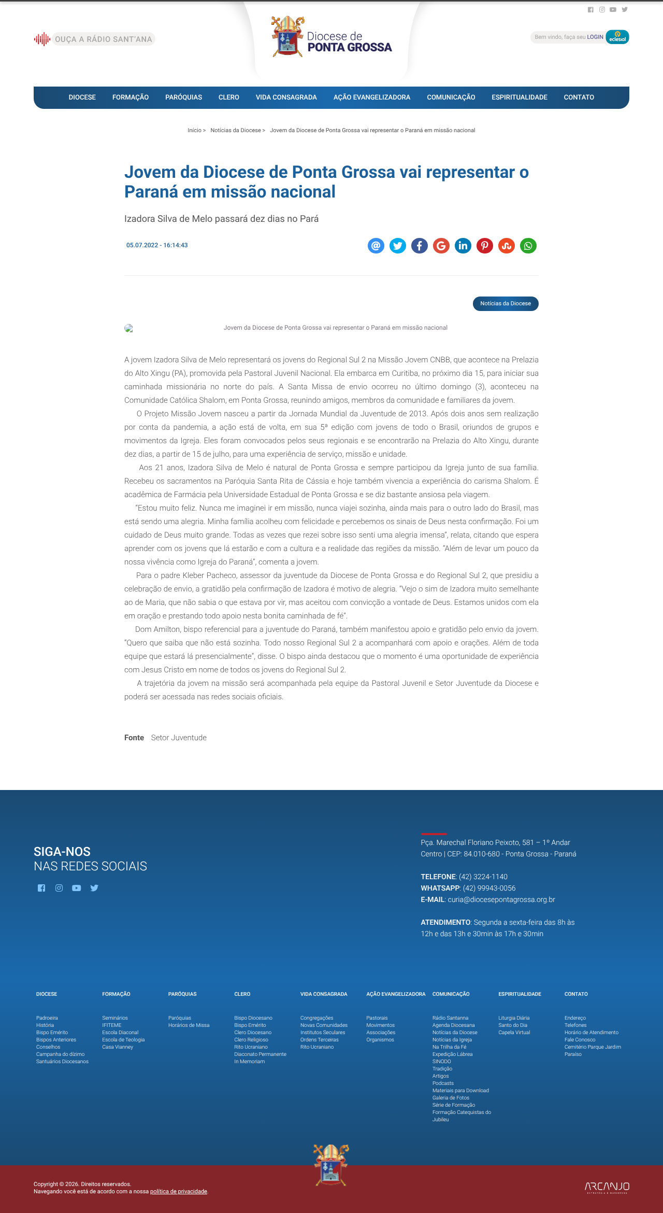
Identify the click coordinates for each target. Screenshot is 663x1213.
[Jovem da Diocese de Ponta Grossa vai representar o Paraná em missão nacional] (331, 328)
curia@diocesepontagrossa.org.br (501, 900)
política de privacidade (178, 1191)
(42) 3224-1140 (483, 877)
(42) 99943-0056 (489, 888)
